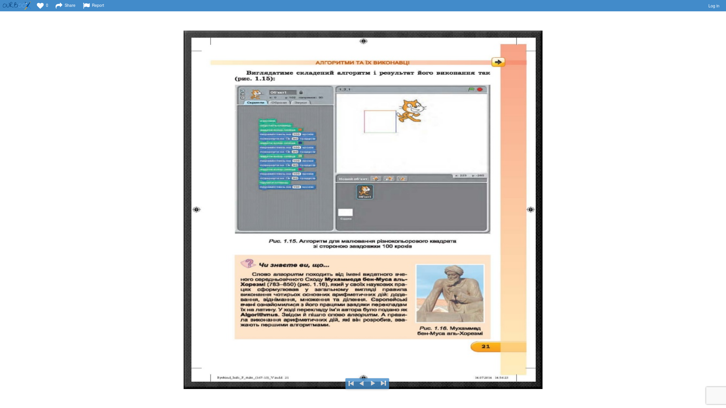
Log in (713, 5)
